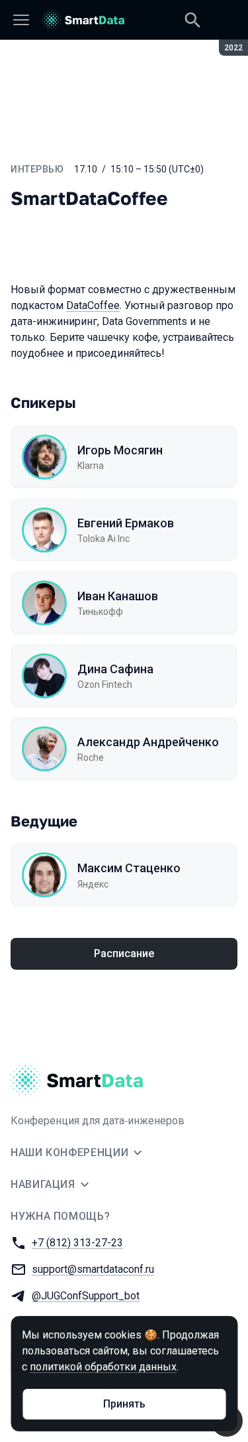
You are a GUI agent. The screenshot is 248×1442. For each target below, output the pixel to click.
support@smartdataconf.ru (93, 1269)
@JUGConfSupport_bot (86, 1295)
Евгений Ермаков (125, 523)
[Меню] (21, 20)
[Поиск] (192, 20)
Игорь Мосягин (120, 450)
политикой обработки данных (103, 1366)
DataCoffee (93, 305)
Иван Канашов (117, 596)
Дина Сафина (115, 669)
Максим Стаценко (129, 868)
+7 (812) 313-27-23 (77, 1242)
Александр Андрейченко (148, 742)
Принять (124, 1404)
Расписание (124, 953)
